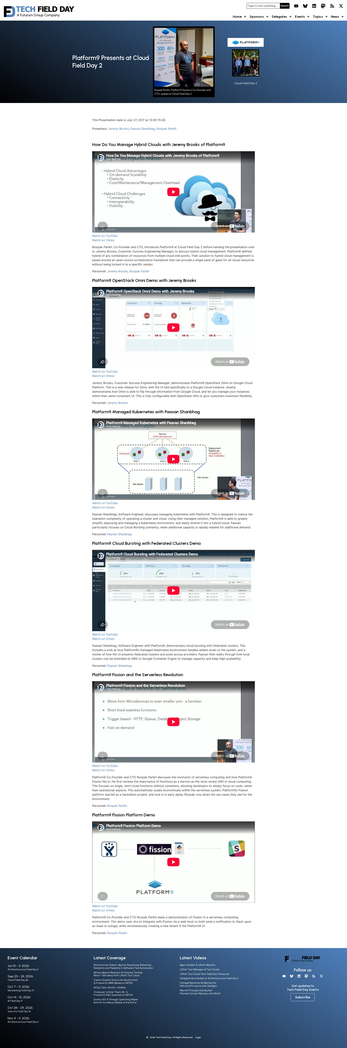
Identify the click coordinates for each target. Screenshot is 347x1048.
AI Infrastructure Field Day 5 (23, 969)
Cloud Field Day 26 (18, 980)
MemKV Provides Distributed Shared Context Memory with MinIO (200, 992)
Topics (318, 17)
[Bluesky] (305, 6)
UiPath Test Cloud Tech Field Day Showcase (204, 974)
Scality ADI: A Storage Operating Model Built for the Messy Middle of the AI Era (116, 1001)
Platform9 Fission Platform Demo (123, 814)
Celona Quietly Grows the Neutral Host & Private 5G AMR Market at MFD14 (116, 981)
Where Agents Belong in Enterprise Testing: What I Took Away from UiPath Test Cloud (118, 974)
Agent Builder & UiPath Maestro (197, 965)
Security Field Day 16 (19, 1011)
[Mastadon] (323, 6)
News (335, 17)
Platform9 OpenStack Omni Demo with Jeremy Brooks (144, 280)
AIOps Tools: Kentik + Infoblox (110, 987)
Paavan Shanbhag (142, 128)
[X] (341, 6)
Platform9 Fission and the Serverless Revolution (137, 674)
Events (300, 17)
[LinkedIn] (314, 6)
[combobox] (263, 6)
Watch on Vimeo (103, 240)
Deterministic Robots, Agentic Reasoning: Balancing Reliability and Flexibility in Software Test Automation (123, 966)
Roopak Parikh (166, 128)
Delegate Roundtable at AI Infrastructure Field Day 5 (209, 978)
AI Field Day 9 (15, 1000)
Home (237, 17)
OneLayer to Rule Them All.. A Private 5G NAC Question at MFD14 (113, 994)
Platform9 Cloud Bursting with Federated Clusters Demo (146, 543)
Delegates (279, 17)
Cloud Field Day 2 (245, 83)
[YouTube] (296, 6)
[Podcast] (332, 6)
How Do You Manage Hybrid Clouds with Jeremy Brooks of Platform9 (158, 144)
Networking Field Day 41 (21, 990)
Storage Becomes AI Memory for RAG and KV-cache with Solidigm (198, 984)
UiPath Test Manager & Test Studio (199, 969)
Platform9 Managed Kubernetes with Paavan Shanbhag (146, 411)
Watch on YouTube (105, 236)
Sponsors (257, 17)
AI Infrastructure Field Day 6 (23, 1021)
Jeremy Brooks (118, 128)
